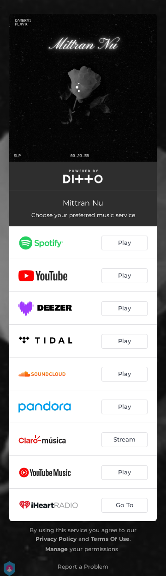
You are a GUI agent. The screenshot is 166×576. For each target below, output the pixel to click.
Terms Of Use (110, 538)
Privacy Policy (56, 538)
